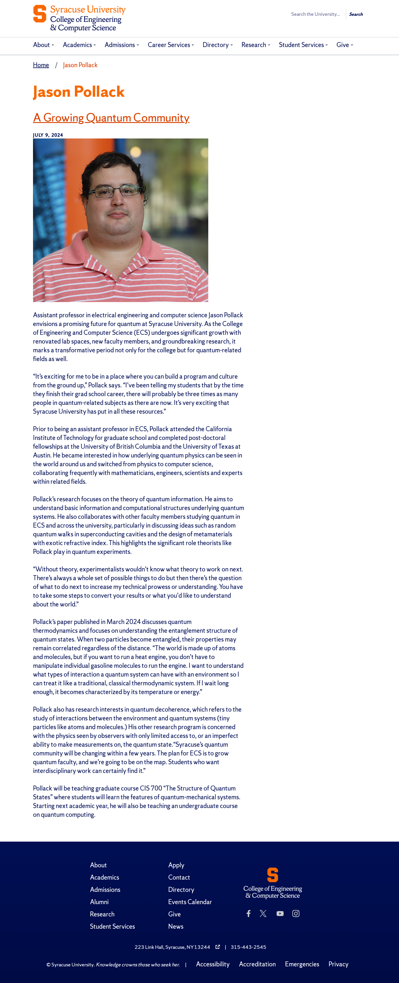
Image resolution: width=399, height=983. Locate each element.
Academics (77, 45)
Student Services (301, 45)
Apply (176, 865)
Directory (216, 45)
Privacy (338, 964)
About (41, 45)
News (175, 926)
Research (254, 45)
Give (342, 45)
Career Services (169, 45)
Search (356, 14)
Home (41, 65)
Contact (179, 877)
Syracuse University (72, 964)
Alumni (99, 902)
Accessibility (213, 964)
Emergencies (302, 964)
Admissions (120, 45)
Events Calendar (190, 902)
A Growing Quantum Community (111, 117)
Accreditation (257, 964)
